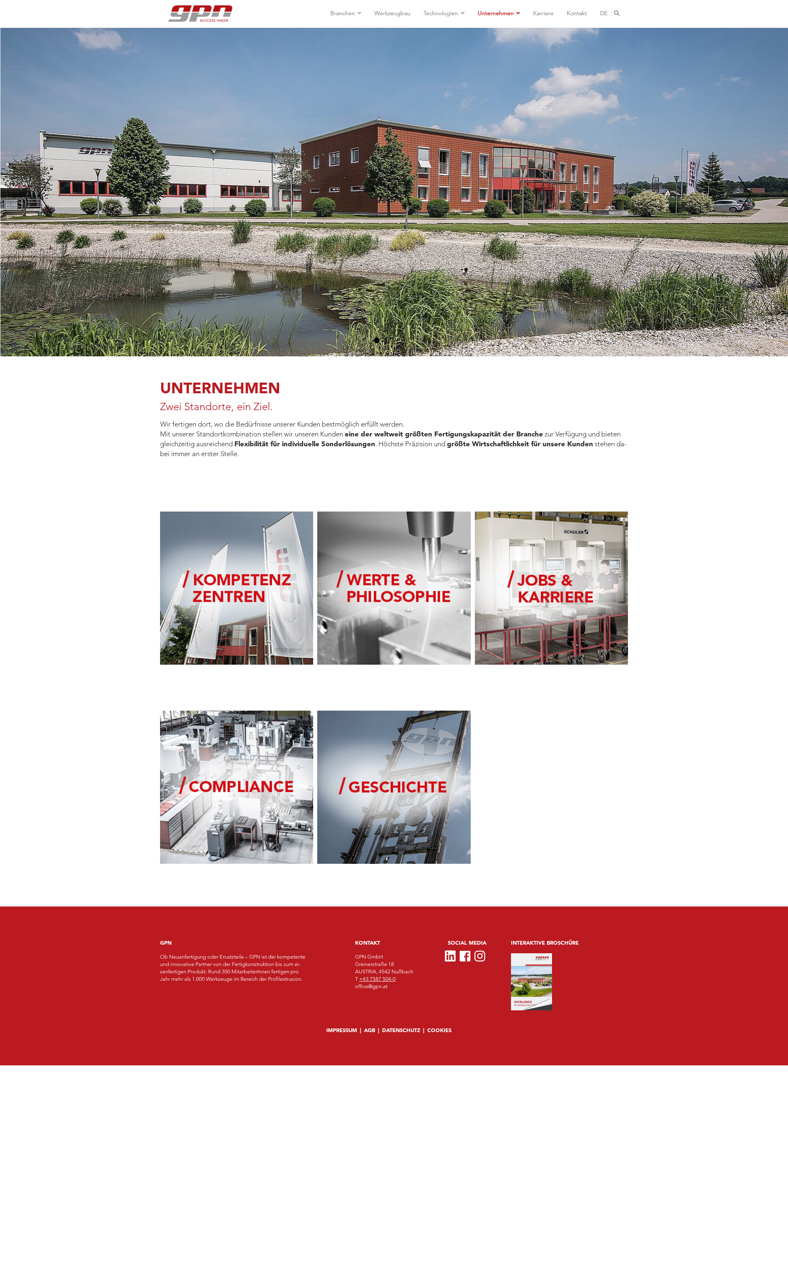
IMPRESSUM (341, 1030)
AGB (369, 1030)
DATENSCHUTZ (401, 1030)
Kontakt (577, 13)
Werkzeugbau (392, 13)
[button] (377, 340)
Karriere (543, 13)
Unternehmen (496, 13)
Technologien (441, 13)
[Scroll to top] (14, 1243)
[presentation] (45, 196)
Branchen (342, 13)
